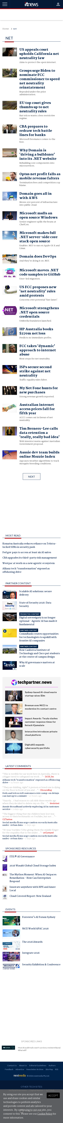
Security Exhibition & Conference (41, 965)
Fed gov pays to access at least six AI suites (26, 552)
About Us (23, 1065)
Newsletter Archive (34, 1069)
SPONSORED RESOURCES (20, 848)
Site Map (49, 1069)
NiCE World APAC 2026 (35, 929)
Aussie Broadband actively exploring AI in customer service (30, 808)
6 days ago (30, 825)
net (15, 29)
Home (5, 29)
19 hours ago (16, 782)
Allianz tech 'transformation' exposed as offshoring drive (26, 570)
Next (31, 476)
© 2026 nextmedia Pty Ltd (38, 1076)
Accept (53, 1095)
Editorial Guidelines (37, 1065)
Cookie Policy (44, 1114)
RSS (56, 1069)
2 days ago (18, 809)
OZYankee (7, 819)
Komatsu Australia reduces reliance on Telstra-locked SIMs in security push (29, 545)
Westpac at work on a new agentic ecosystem (28, 563)
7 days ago (30, 838)
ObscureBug (46, 790)
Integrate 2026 (31, 953)
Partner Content (18, 583)
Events (10, 909)
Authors (52, 1065)
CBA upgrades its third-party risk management (29, 558)
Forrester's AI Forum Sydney (38, 917)
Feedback (9, 1069)
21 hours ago (35, 796)
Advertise (20, 1069)
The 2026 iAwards (32, 942)
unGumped (48, 832)
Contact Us (12, 1065)
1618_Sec (49, 776)
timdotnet (54, 803)
